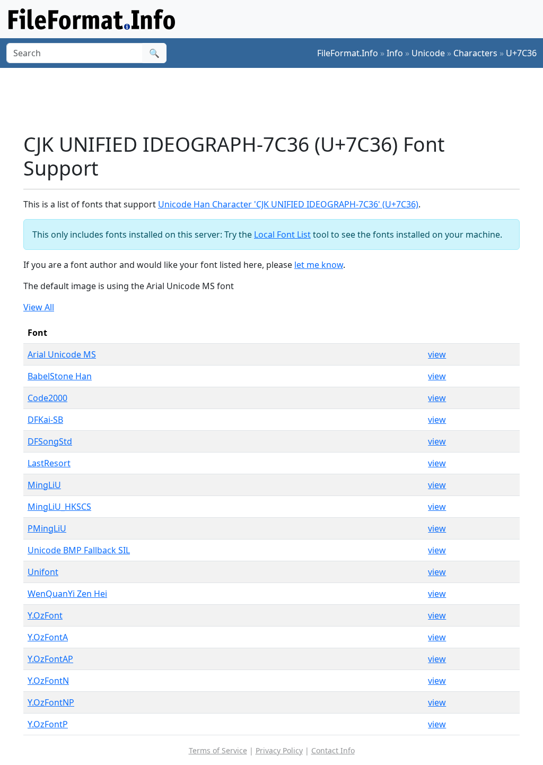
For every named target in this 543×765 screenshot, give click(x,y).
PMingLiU (47, 528)
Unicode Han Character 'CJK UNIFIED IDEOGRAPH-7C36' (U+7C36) (288, 204)
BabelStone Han (60, 376)
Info (395, 53)
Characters (475, 53)
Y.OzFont (45, 615)
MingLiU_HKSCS (59, 506)
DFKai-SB (45, 419)
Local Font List (282, 234)
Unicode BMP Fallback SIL (79, 550)
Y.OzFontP (48, 724)
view (437, 354)
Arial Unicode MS (62, 354)
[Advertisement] (278, 100)
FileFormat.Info (347, 53)
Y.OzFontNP (51, 702)
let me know (318, 265)
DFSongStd (50, 441)
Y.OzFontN (48, 680)
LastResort (49, 463)
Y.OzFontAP (50, 659)
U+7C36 (521, 53)
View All (38, 307)
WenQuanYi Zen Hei (67, 593)
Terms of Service (218, 750)
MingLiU (44, 485)
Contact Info (333, 750)
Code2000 (47, 398)
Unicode (428, 53)
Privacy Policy (279, 750)
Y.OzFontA (48, 637)
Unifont (43, 572)
